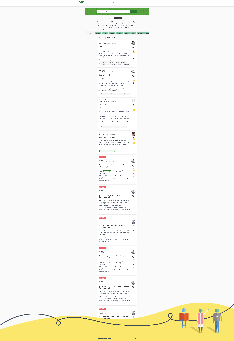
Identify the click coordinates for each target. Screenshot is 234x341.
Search (134, 12)
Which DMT (104, 62)
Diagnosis (119, 64)
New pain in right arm (107, 137)
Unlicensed (123, 62)
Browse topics (118, 18)
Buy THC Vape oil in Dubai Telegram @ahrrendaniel (112, 196)
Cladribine (102, 104)
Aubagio (98, 33)
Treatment (111, 62)
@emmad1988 (102, 70)
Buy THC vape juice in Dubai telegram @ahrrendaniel (113, 226)
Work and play (111, 64)
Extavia (127, 33)
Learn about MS (92, 5)
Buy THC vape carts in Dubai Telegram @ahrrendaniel (113, 257)
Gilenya (133, 33)
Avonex (105, 33)
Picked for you (109, 18)
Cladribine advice (105, 75)
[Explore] (148, 1)
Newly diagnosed (112, 93)
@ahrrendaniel (107, 170)
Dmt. (100, 46)
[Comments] (133, 200)
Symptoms (103, 64)
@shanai (100, 132)
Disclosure (110, 126)
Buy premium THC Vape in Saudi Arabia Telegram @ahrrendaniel (113, 166)
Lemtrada (140, 33)
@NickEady (101, 42)
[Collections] (133, 55)
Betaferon (112, 33)
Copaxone (119, 33)
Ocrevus (147, 33)
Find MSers (125, 18)
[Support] (133, 47)
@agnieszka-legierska (103, 99)
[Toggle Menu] (153, 1)
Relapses (117, 62)
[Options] (133, 58)
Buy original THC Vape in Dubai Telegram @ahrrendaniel (114, 287)
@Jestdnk (101, 160)
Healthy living (126, 64)
